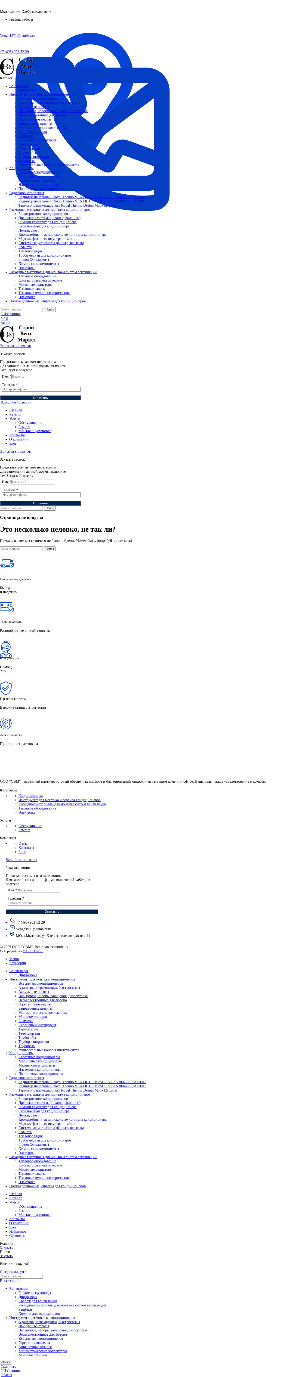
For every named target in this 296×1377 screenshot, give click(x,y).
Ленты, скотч (28, 230)
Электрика (26, 268)
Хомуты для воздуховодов (39, 1313)
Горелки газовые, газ (34, 119)
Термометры (28, 144)
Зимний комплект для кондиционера (47, 222)
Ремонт (24, 427)
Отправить (40, 398)
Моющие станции (32, 132)
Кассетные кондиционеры (39, 172)
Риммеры (25, 136)
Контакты (26, 848)
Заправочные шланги (35, 123)
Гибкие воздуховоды (34, 1293)
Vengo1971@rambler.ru (17, 35)
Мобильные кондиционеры (40, 176)
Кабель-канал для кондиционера (44, 226)
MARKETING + (33, 951)
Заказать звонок (15, 346)
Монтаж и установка (34, 431)
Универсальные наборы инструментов (48, 165)
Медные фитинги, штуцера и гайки (46, 239)
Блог (22, 852)
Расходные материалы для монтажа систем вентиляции (62, 804)
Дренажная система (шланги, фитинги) (49, 218)
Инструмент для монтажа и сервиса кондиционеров (59, 800)
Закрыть (6, 1248)
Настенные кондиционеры (39, 184)
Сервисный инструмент (37, 140)
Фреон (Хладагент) (33, 259)
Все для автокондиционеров (40, 98)
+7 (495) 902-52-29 (14, 52)
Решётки (25, 1309)
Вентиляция (18, 1288)
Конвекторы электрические (40, 280)
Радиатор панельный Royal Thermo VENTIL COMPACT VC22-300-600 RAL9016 (82, 201)
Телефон (10, 385)
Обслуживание (30, 423)
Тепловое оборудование (37, 276)
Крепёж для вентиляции (37, 1301)
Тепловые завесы (32, 289)
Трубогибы (27, 153)
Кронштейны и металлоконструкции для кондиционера (62, 234)
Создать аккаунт (13, 1272)
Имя (6, 376)
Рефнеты (25, 247)
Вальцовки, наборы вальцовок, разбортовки (53, 111)
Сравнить (17, 1235)
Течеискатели (29, 148)
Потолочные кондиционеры (40, 189)
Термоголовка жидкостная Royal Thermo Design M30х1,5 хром (67, 205)
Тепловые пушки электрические (44, 293)
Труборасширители (33, 157)
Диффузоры (27, 90)
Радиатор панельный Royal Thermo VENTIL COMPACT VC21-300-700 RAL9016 (82, 197)
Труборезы (26, 161)
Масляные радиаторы (35, 284)
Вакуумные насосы (33, 107)
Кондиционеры (30, 796)
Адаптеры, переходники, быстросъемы (49, 103)
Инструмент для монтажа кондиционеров (42, 1318)
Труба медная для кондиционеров (45, 255)
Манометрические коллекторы (42, 128)
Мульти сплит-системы (36, 180)
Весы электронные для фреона (42, 115)
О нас (23, 843)
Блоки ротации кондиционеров (43, 214)
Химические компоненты (38, 264)
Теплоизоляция (30, 251)
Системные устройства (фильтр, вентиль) (51, 243)
